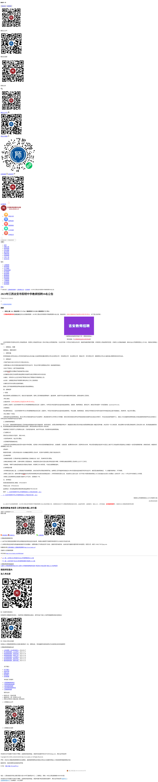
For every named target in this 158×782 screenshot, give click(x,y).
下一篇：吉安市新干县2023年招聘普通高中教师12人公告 (18, 561)
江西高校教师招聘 (9, 684)
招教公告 (6, 246)
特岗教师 (6, 255)
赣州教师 (6, 277)
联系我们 (6, 674)
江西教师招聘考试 (9, 314)
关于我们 (6, 669)
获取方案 (3, 513)
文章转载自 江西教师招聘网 (21, 547)
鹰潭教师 (6, 275)
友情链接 (6, 676)
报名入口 (49, 565)
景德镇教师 (7, 270)
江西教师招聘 (8, 689)
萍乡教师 (6, 272)
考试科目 (38, 565)
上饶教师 (6, 280)
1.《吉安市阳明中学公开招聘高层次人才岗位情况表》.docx (24, 492)
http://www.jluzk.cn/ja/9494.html (14, 553)
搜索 (2, 242)
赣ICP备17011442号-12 (11, 766)
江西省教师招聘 (8, 686)
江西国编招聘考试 (9, 682)
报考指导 (9, 6)
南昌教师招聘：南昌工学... (11, 655)
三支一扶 (6, 257)
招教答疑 (6, 253)
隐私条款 (6, 673)
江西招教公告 (20, 289)
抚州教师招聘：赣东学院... (11, 659)
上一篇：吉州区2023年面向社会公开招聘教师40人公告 (18, 558)
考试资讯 (5, 535)
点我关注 (12, 535)
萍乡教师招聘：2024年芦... (11, 652)
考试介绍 (3, 6)
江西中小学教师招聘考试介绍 (9, 565)
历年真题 (6, 250)
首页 (5, 245)
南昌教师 (6, 266)
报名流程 (43, 565)
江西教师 (6, 265)
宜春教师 (6, 278)
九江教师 (6, 268)
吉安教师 (6, 282)
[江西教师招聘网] (11, 210)
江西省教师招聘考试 (10, 687)
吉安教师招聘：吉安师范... (11, 657)
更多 (2, 287)
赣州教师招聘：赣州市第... (11, 660)
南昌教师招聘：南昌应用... (11, 653)
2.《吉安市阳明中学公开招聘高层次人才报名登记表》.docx (19, 495)
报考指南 (6, 248)
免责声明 (6, 671)
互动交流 (6, 259)
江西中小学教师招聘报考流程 (26, 565)
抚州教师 (6, 284)
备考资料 (6, 252)
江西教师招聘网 (12, 289)
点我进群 (41, 535)
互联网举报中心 (5, 780)
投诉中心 (64, 778)
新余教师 (6, 273)
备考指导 (55, 565)
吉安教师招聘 (110, 504)
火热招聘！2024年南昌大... (11, 650)
